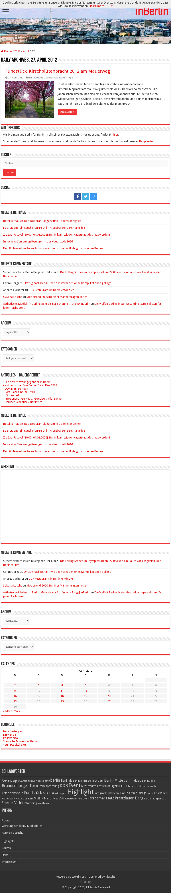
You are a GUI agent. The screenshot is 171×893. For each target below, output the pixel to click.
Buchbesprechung (47, 786)
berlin (55, 780)
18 (62, 696)
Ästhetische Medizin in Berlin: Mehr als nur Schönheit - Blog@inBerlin (46, 303)
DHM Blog (9, 734)
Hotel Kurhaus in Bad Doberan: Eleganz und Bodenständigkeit (42, 220)
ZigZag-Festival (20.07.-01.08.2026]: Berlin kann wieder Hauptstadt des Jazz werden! (56, 234)
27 (108, 701)
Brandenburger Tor (18, 785)
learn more (97, 6)
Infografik (100, 793)
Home (8, 51)
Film (121, 786)
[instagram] (93, 196)
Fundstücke (36, 77)
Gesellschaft (51, 77)
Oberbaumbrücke (76, 798)
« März (7, 711)
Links (5, 855)
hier (115, 134)
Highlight (80, 792)
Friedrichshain (12, 793)
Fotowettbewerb (146, 786)
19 (85, 696)
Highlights (8, 841)
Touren (6, 848)
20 (108, 696)
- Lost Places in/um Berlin (19, 392)
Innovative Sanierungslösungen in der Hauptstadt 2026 (38, 241)
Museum (27, 798)
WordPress (79, 876)
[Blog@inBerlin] (85, 22)
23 (15, 701)
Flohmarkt (131, 786)
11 (62, 690)
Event (74, 785)
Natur (62, 77)
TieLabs (110, 876)
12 (85, 690)
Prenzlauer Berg (129, 798)
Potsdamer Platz (100, 798)
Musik (38, 798)
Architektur (28, 780)
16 (15, 696)
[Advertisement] (85, 503)
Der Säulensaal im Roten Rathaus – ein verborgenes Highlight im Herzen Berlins (53, 248)
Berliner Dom (96, 780)
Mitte (19, 798)
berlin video (132, 781)
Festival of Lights (108, 786)
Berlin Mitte (113, 781)
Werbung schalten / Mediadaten (22, 825)
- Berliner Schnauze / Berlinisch (22, 402)
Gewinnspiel (59, 793)
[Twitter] (85, 196)
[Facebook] (77, 196)
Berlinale (66, 780)
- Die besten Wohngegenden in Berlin (27, 382)
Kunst (150, 793)
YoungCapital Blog (15, 744)
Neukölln (59, 798)
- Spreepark (11, 395)
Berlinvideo (148, 780)
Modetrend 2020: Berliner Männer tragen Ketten (57, 296)
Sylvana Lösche (12, 296)
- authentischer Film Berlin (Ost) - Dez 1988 (30, 385)
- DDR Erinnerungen (15, 388)
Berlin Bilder (80, 780)
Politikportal (10, 738)
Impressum (9, 861)
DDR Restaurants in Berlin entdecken (51, 290)
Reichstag (149, 798)
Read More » (67, 111)
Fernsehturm (88, 786)
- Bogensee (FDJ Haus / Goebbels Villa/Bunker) (33, 398)
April (26, 51)
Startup (8, 803)
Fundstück (33, 793)
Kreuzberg (136, 792)
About (6, 820)
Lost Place (160, 793)
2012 (17, 51)
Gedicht (47, 793)
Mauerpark (8, 798)
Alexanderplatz (12, 780)
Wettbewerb (45, 803)
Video (19, 802)
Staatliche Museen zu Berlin (20, 741)
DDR (64, 785)
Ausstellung (43, 780)
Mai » (17, 711)
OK (111, 6)
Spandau (161, 798)
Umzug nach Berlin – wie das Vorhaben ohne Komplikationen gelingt (67, 283)
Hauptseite (146, 141)
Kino (123, 793)
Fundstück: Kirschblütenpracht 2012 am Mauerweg (57, 71)
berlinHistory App (14, 731)
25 (62, 701)
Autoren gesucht (12, 832)
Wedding (31, 803)
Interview (113, 793)
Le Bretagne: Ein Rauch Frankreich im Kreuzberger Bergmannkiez (44, 227)
